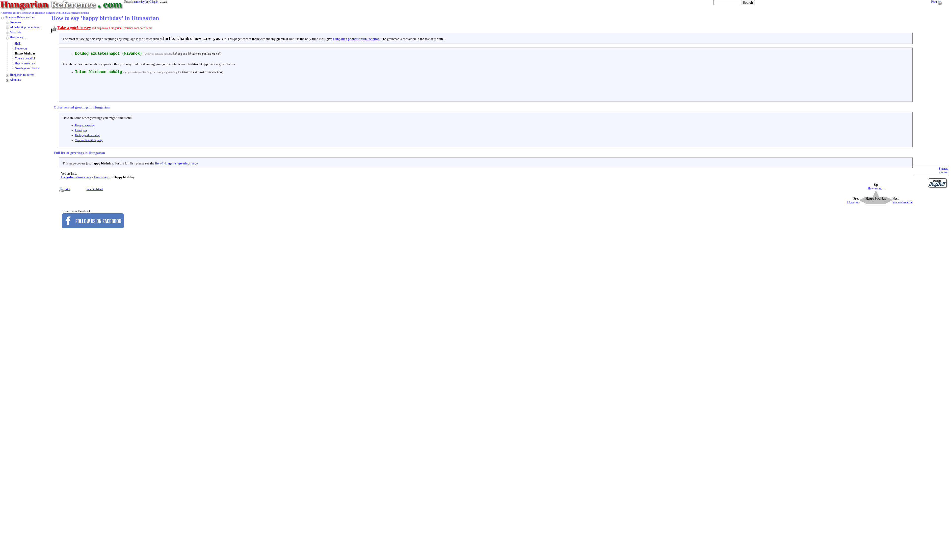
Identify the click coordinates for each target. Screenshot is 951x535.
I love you (81, 130)
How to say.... (102, 177)
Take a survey (74, 28)
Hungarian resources (22, 75)
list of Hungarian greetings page (176, 163)
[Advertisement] (150, 89)
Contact (943, 172)
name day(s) (140, 1)
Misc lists (15, 32)
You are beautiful (25, 58)
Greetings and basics (27, 68)
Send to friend (94, 189)
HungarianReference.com (76, 177)
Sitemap (943, 168)
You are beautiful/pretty (89, 140)
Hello (18, 43)
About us (15, 79)
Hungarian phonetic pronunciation (356, 39)
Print (934, 1)
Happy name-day (85, 125)
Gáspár (153, 1)
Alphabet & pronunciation (25, 27)
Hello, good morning (87, 135)
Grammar (15, 22)
